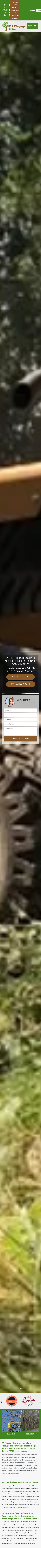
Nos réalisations (20, 677)
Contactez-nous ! (20, 684)
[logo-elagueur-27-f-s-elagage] (14, 26)
